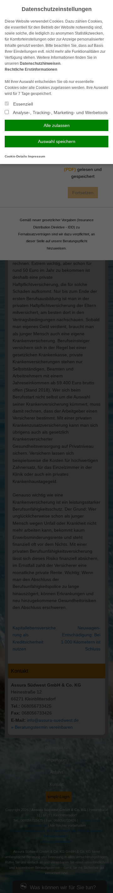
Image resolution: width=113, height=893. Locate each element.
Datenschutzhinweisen (40, 63)
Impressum (36, 156)
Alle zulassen (57, 125)
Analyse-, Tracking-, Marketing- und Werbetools (60, 112)
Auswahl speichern (56, 141)
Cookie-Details (16, 156)
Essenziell (22, 104)
